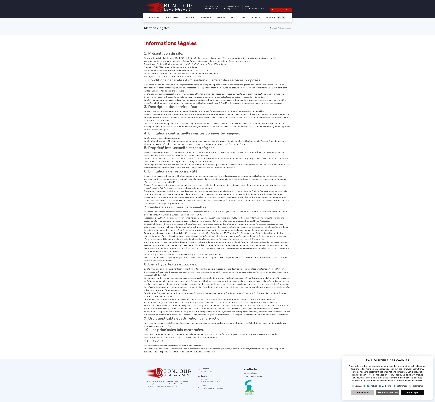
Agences (270, 17)
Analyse (373, 385)
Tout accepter (412, 392)
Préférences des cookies (253, 376)
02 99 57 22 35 (211, 9)
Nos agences (230, 9)
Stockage (205, 17)
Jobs (243, 17)
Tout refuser (362, 392)
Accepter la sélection (387, 392)
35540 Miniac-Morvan (255, 9)
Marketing (386, 385)
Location (221, 17)
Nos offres (190, 17)
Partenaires (417, 385)
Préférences (401, 385)
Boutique (256, 17)
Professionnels (172, 17)
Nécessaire (359, 385)
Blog (233, 17)
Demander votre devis (281, 10)
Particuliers (154, 17)
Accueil (274, 28)
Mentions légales (250, 373)
